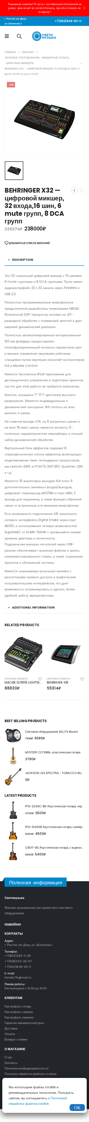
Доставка (11, 1028)
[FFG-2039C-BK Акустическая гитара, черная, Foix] (13, 810)
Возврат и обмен (16, 1039)
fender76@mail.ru (18, 977)
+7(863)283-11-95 (18, 956)
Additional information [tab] (33, 607)
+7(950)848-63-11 (68, 21)
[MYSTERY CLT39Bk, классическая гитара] (13, 756)
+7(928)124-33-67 (18, 961)
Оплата (10, 1034)
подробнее (13, 924)
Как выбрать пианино (19, 1017)
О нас (8, 1057)
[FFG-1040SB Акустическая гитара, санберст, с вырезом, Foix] (13, 830)
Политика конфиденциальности (26, 1068)
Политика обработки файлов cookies (31, 1074)
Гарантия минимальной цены (24, 1023)
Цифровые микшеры (16, 678)
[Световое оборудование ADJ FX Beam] (13, 735)
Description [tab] (22, 260)
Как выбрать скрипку (19, 1012)
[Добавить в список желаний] (40, 679)
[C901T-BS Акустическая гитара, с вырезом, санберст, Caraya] (13, 851)
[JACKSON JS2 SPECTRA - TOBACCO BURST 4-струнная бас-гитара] (13, 776)
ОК (77, 1107)
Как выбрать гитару (18, 1006)
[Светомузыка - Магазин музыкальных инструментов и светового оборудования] (44, 36)
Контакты (11, 1063)
